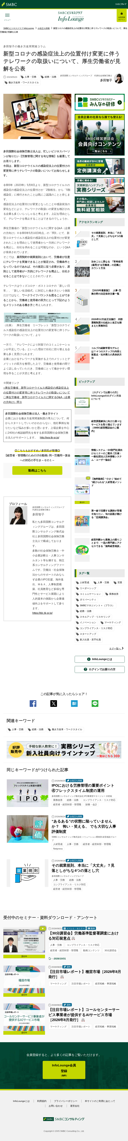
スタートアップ (88, 634)
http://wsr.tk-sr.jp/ (49, 437)
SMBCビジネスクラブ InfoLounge (18, 28)
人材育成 (84, 582)
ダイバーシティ (88, 599)
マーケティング (112, 622)
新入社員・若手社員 (90, 639)
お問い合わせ (56, 1106)
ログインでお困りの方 (102, 669)
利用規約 (41, 1101)
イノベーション (88, 622)
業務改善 (113, 594)
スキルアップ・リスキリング (95, 616)
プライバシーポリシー (65, 1101)
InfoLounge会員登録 (64, 1070)
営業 (120, 582)
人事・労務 (18, 729)
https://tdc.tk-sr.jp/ (42, 613)
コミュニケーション (90, 594)
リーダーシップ (88, 588)
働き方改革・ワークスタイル (67, 729)
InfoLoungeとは (102, 659)
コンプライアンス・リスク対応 (96, 628)
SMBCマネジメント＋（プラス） (97, 605)
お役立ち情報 (44, 28)
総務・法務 (38, 729)
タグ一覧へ (115, 648)
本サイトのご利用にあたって (100, 1101)
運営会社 (75, 1106)
